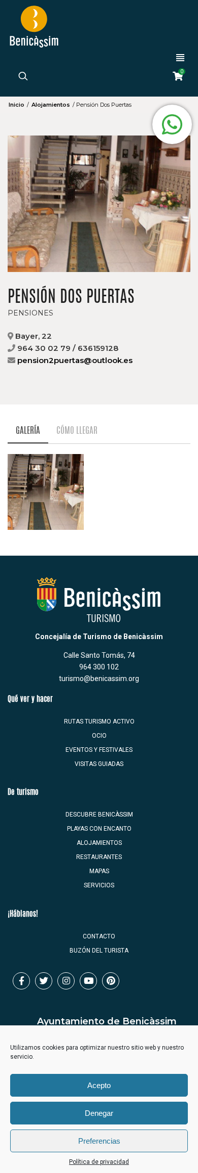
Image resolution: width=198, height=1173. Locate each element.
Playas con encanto (99, 828)
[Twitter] (44, 981)
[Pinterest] (111, 981)
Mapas (99, 871)
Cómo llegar (76, 431)
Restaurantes (99, 857)
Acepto (99, 1085)
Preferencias (99, 1141)
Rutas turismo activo (99, 721)
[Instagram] (66, 981)
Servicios (99, 885)
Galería (28, 431)
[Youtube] (88, 981)
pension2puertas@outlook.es (75, 360)
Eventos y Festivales (99, 749)
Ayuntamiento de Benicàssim (107, 1021)
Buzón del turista (99, 950)
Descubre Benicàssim (99, 814)
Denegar (99, 1113)
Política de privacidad (99, 1161)
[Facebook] (21, 981)
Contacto (99, 936)
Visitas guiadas (99, 764)
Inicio (16, 104)
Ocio (99, 735)
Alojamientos (50, 104)
